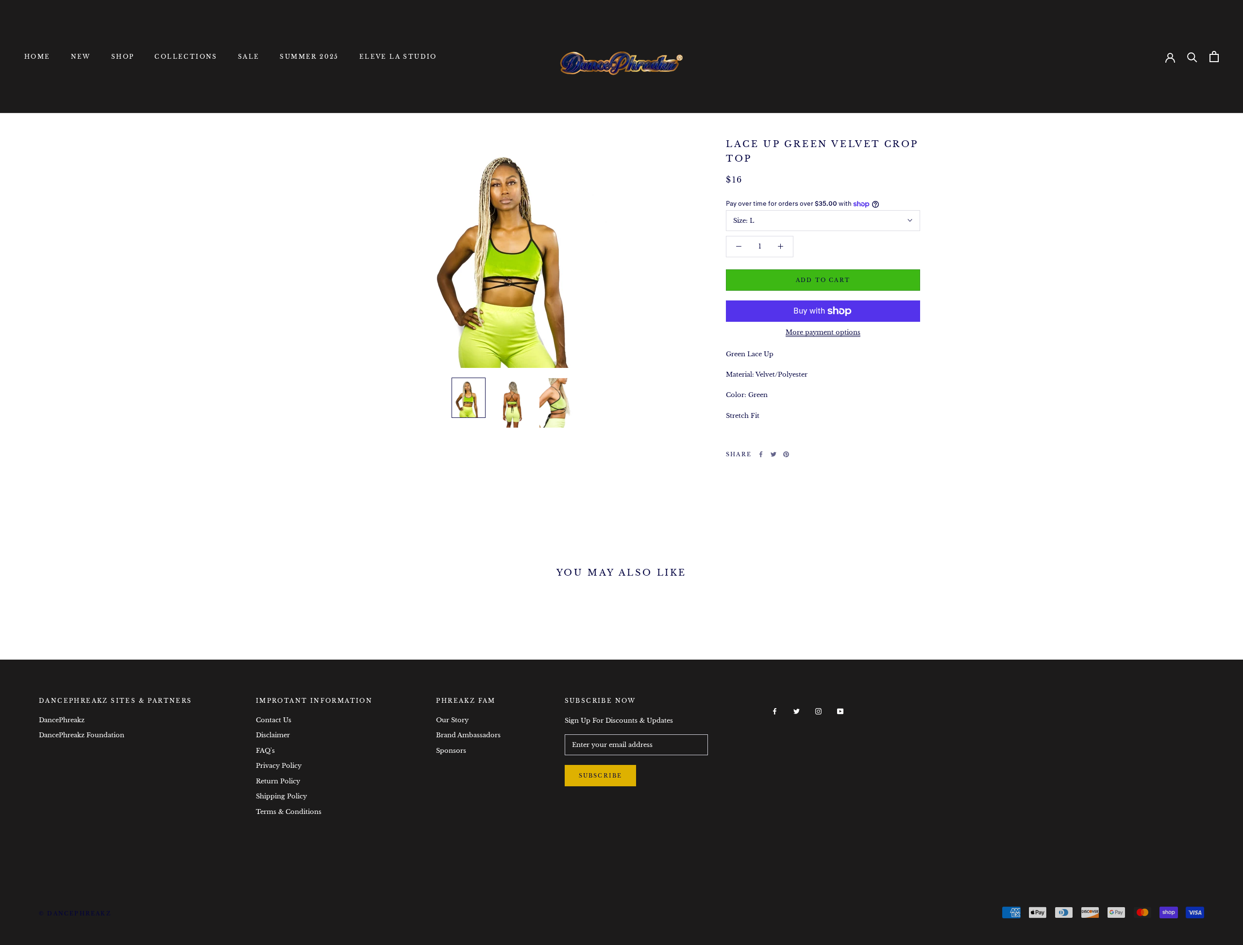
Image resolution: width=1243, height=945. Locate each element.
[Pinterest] (786, 454)
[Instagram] (818, 711)
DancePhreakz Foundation (81, 735)
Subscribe (600, 775)
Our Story (452, 720)
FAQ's (265, 750)
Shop (122, 56)
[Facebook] (761, 454)
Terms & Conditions (288, 812)
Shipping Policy (281, 796)
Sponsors (451, 750)
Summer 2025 (309, 56)
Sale (249, 56)
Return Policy (278, 781)
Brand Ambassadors (468, 735)
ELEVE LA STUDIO (398, 56)
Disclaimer (273, 735)
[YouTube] (840, 711)
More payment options (823, 332)
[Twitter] (773, 454)
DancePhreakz (61, 720)
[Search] (1192, 56)
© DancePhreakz (75, 913)
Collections (185, 56)
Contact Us (273, 720)
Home (37, 56)
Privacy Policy (279, 766)
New (81, 56)
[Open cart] (1214, 56)
